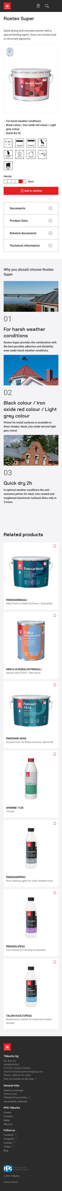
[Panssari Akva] (32, 714)
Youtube (8, 1142)
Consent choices (11, 1182)
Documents (17, 208)
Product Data (19, 220)
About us (8, 1124)
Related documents (23, 233)
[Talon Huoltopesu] (32, 993)
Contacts (8, 1116)
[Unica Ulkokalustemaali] (32, 645)
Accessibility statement (15, 1101)
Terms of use (10, 1094)
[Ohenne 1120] (32, 784)
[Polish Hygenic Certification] (19, 52)
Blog (6, 1150)
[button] (38, 6)
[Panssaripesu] (32, 853)
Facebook (9, 1135)
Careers (7, 1112)
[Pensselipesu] (32, 922)
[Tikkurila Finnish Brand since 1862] (10, 52)
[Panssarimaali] (32, 576)
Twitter (7, 1146)
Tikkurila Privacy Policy (15, 1097)
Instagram (9, 1138)
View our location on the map (18, 1079)
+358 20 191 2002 (21, 1075)
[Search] (47, 6)
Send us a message (13, 1090)
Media (7, 1120)
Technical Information (25, 245)
